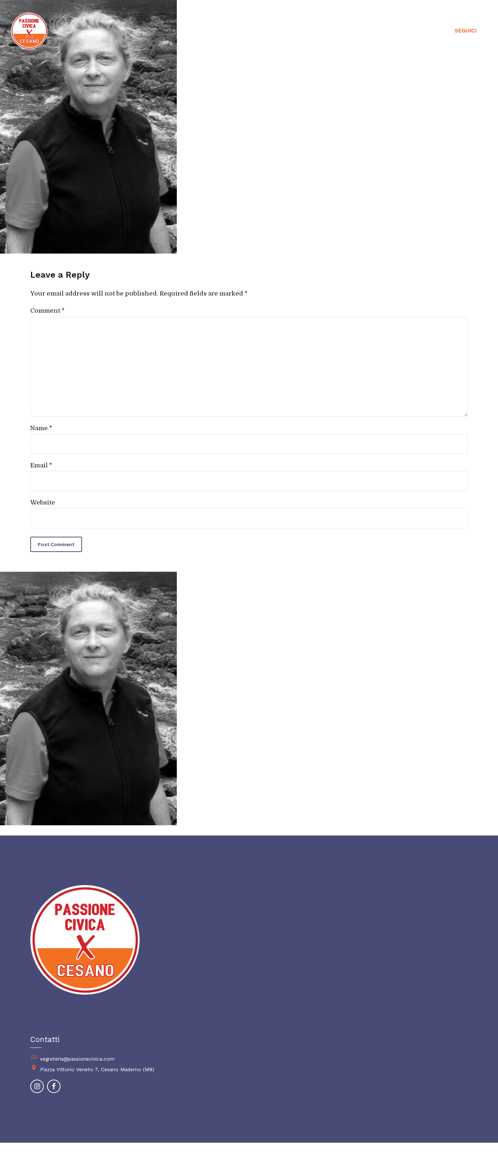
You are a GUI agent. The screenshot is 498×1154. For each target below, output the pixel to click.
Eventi (417, 31)
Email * (41, 465)
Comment (47, 310)
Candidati (328, 31)
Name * (41, 428)
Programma (375, 31)
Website (42, 502)
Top (480, 1136)
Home (290, 31)
